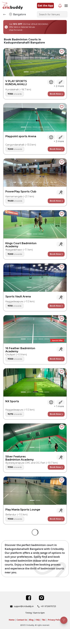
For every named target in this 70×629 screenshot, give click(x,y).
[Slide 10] (48, 182)
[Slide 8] (40, 182)
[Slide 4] (43, 72)
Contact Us (22, 619)
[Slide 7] (36, 182)
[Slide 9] (44, 182)
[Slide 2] (32, 72)
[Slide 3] (37, 72)
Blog (31, 619)
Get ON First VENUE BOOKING (28, 27)
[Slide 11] (51, 182)
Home (11, 619)
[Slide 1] (26, 72)
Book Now (55, 94)
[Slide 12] (55, 182)
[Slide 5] (46, 127)
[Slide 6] (33, 182)
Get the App (45, 5)
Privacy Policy (54, 619)
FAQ (38, 619)
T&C (44, 619)
